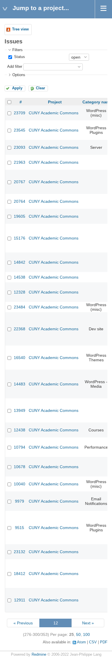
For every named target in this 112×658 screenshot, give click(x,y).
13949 (19, 410)
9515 (19, 527)
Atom (81, 642)
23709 (19, 113)
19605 (19, 216)
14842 (19, 262)
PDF (103, 642)
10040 (19, 484)
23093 (19, 147)
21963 (19, 162)
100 (86, 634)
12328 (19, 292)
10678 (19, 466)
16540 (19, 357)
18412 (19, 573)
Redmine (39, 655)
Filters (17, 50)
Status (19, 57)
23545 (19, 130)
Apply (17, 88)
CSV (93, 642)
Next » (88, 623)
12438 (19, 430)
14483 (19, 384)
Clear (40, 88)
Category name (97, 102)
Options (18, 75)
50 (78, 634)
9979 (19, 501)
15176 (19, 238)
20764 (19, 201)
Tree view (20, 29)
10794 (19, 447)
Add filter (14, 67)
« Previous (23, 623)
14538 (19, 277)
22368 (19, 329)
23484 (19, 307)
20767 (19, 182)
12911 (19, 600)
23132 (19, 551)
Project (55, 102)
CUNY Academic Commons (53, 113)
